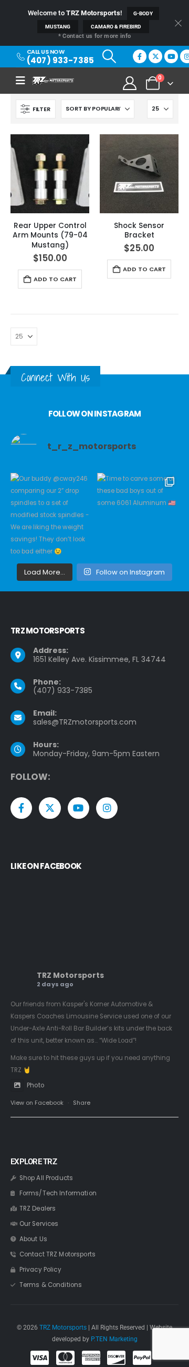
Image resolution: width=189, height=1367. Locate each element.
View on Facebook (37, 1102)
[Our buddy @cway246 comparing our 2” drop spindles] (51, 513)
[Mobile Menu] (24, 81)
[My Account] (130, 83)
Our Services (39, 1224)
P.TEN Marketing (114, 1339)
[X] (155, 56)
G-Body (143, 13)
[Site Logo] (53, 80)
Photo (35, 1085)
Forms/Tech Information (58, 1193)
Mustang (57, 26)
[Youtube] (171, 56)
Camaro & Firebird (116, 26)
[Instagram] (107, 808)
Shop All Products (46, 1178)
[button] (109, 56)
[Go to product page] (49, 173)
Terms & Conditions (50, 1285)
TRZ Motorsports (70, 975)
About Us (33, 1239)
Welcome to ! (75, 13)
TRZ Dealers (37, 1208)
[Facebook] (139, 56)
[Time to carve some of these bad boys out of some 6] (137, 513)
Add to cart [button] (55, 279)
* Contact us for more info (94, 36)
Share (81, 1102)
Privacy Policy (40, 1269)
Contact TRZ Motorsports (57, 1254)
